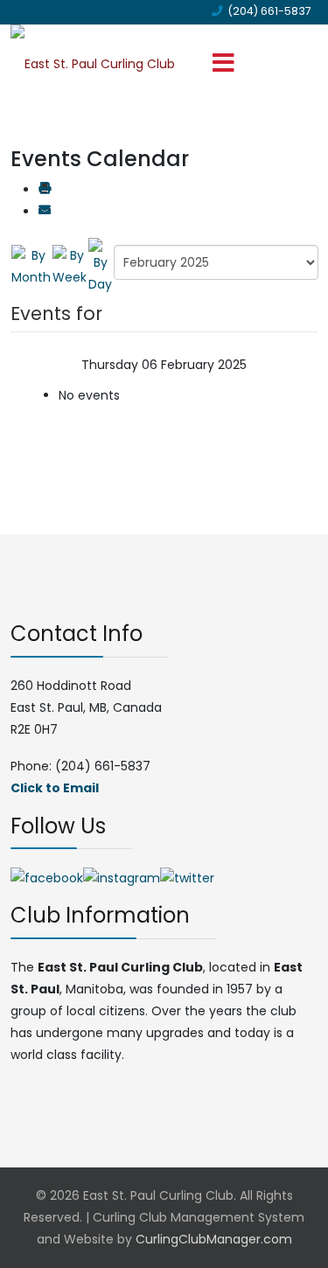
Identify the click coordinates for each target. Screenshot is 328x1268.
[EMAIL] (44, 211)
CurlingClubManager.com (214, 1239)
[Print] (44, 190)
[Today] (100, 266)
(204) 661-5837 (269, 10)
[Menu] (224, 63)
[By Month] (31, 266)
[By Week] (69, 266)
